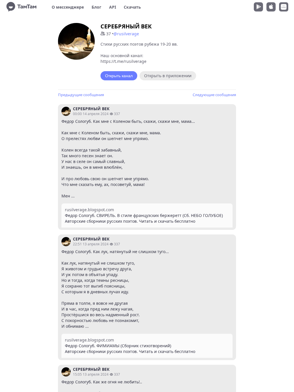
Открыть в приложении (168, 75)
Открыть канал (119, 75)
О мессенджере (68, 7)
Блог (96, 7)
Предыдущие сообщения (81, 94)
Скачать (132, 7)
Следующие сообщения (214, 94)
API (112, 7)
